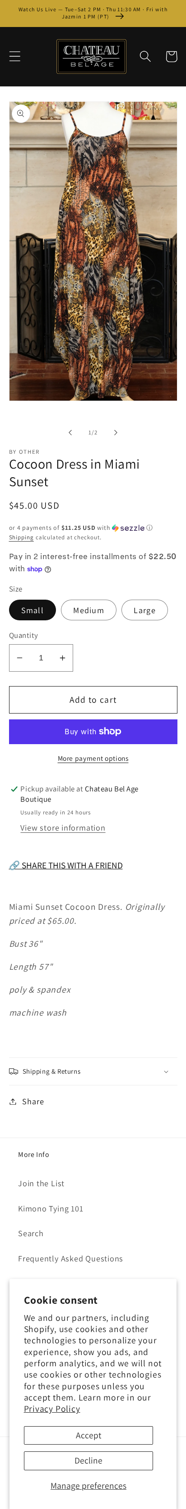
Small (32, 610)
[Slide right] (116, 433)
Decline (88, 1460)
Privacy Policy (52, 1408)
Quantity (23, 635)
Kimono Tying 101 (50, 1208)
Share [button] (33, 1101)
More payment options (93, 758)
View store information (62, 827)
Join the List (41, 1183)
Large (145, 610)
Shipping (21, 537)
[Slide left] (70, 433)
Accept (88, 1435)
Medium (88, 610)
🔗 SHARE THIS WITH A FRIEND (66, 865)
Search (31, 1233)
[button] (15, 56)
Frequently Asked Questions (70, 1258)
